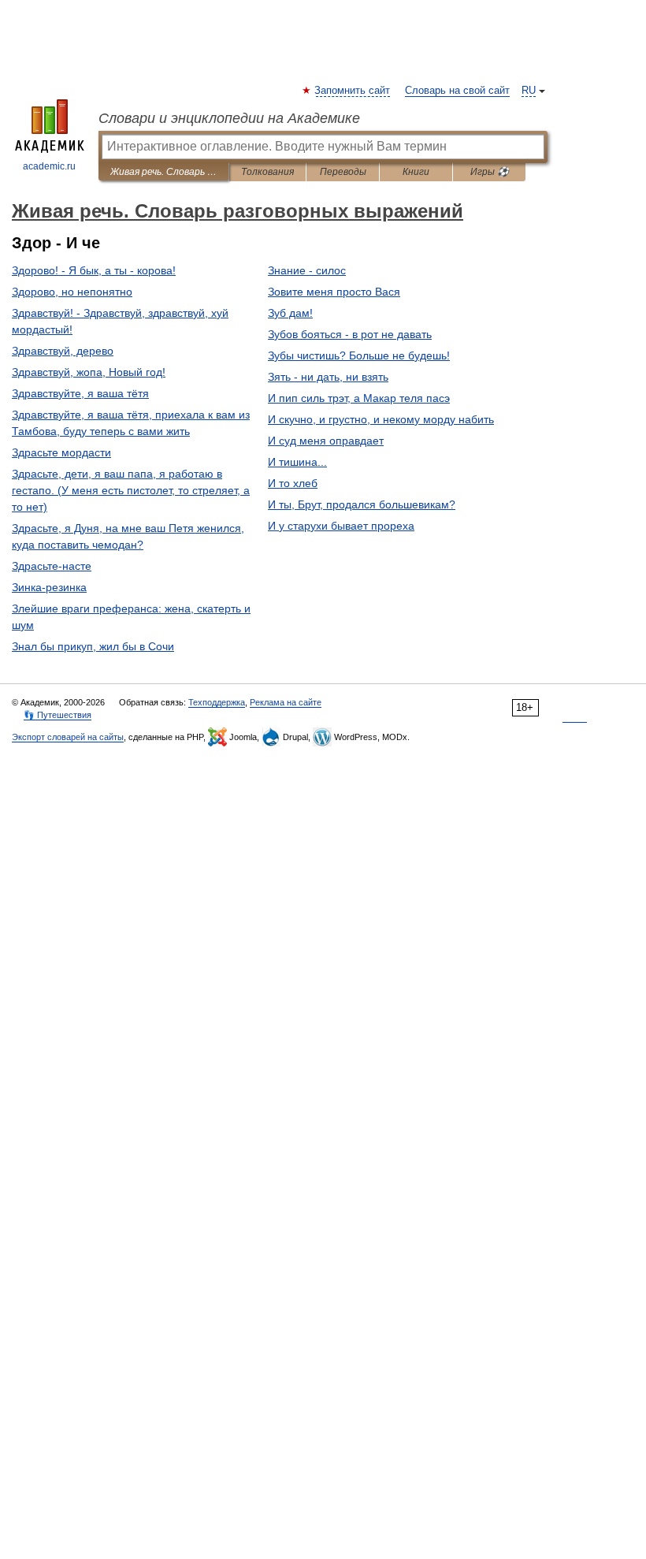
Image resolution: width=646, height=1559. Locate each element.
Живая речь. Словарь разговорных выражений (163, 171)
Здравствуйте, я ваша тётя (80, 393)
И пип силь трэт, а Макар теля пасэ (359, 398)
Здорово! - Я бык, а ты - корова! (94, 270)
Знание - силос (307, 270)
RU (529, 90)
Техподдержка (216, 702)
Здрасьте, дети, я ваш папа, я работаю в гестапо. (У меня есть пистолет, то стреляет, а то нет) (131, 490)
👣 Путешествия (57, 715)
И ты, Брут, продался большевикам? (361, 504)
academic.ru (49, 166)
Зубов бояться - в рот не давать (350, 334)
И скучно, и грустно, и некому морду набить (381, 419)
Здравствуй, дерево (62, 350)
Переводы (343, 171)
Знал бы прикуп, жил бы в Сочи (93, 646)
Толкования (267, 171)
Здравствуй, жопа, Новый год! (88, 372)
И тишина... (297, 462)
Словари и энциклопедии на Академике (229, 118)
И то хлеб (292, 483)
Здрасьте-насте (51, 566)
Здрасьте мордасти (61, 452)
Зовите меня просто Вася (334, 291)
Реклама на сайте (285, 702)
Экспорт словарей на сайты (68, 737)
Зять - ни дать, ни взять (328, 376)
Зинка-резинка (49, 587)
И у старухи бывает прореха (341, 525)
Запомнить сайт (353, 90)
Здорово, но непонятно (72, 291)
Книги (416, 171)
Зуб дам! (290, 313)
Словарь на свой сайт (457, 90)
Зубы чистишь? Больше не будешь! (359, 355)
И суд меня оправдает (326, 440)
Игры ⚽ (489, 171)
